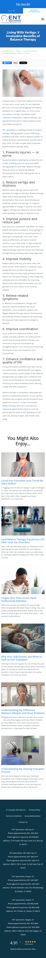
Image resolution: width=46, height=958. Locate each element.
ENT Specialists (7, 51)
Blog (18, 51)
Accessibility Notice (32, 816)
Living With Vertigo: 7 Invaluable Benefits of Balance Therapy (20, 52)
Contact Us (23, 822)
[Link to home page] (14, 19)
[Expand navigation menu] (43, 19)
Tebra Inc (22, 810)
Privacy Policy (34, 810)
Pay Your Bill (23, 4)
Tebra (34, 949)
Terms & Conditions (14, 816)
